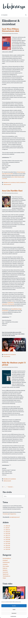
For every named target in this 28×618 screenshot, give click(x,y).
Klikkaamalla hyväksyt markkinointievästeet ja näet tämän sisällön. (14, 344)
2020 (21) (7, 537)
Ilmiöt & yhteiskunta (21, 182)
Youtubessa (5, 513)
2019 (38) (7, 539)
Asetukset (14, 613)
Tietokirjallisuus (6, 576)
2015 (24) (7, 547)
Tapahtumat (5, 574)
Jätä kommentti (7, 184)
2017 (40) (7, 543)
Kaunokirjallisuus (7, 558)
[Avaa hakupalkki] (26, 15)
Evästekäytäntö (13, 616)
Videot (4, 578)
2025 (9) (7, 527)
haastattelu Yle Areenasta (8, 304)
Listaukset (5, 564)
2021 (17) (7, 535)
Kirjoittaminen (6, 562)
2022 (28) (7, 533)
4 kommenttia (7, 356)
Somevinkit (5, 572)
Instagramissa (12, 513)
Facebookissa (10, 302)
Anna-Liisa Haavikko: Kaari (12, 191)
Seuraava (11, 486)
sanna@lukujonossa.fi (14, 517)
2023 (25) (7, 531)
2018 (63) (7, 541)
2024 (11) (7, 529)
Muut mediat (6, 566)
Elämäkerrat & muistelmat (10, 182)
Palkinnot (5, 568)
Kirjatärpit (5, 560)
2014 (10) (7, 549)
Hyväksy (14, 605)
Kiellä (14, 609)
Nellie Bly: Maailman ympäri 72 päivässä (14, 364)
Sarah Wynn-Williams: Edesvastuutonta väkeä (10, 30)
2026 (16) (7, 525)
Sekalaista (5, 570)
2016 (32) (7, 545)
